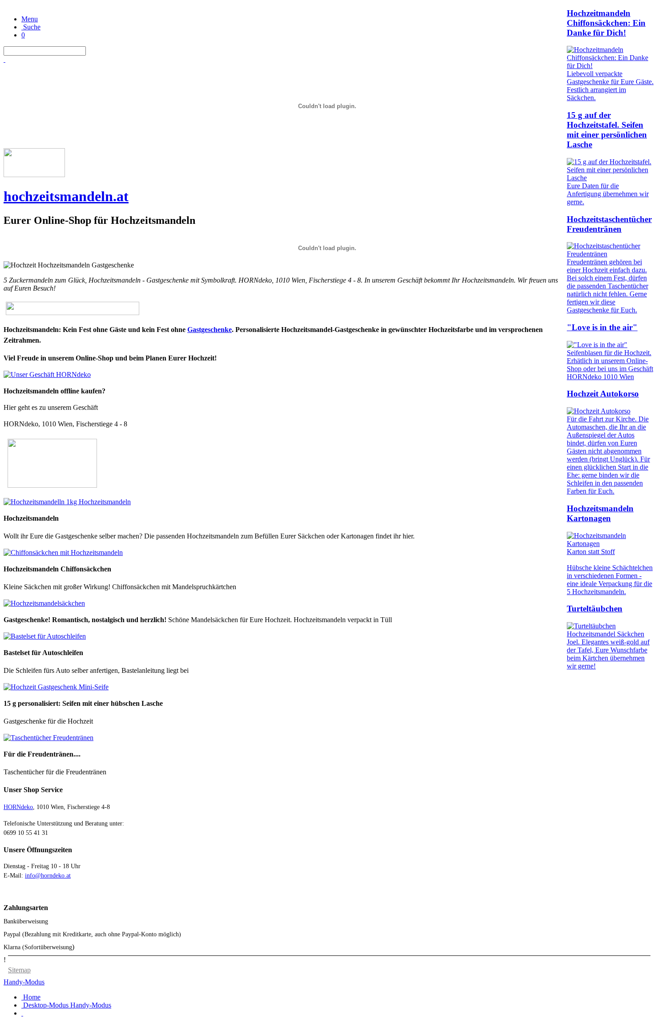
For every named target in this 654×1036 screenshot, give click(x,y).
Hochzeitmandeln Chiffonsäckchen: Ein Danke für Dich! (606, 22)
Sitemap (19, 970)
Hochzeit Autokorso (603, 393)
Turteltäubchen (594, 608)
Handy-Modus (24, 982)
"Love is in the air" (602, 327)
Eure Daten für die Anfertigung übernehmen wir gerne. (608, 194)
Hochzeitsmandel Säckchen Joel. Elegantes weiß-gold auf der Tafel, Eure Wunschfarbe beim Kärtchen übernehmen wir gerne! (608, 650)
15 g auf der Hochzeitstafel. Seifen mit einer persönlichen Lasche (607, 129)
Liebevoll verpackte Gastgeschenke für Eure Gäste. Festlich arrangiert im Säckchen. (610, 85)
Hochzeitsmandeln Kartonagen (600, 513)
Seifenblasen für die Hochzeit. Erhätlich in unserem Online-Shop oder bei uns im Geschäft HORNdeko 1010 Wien (610, 364)
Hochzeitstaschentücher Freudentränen (609, 224)
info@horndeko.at (48, 875)
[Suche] (4, 59)
